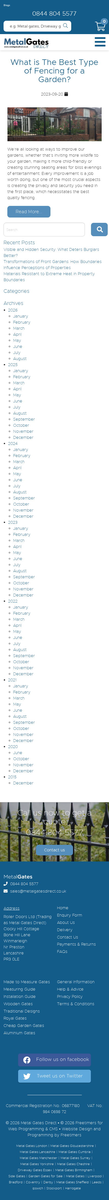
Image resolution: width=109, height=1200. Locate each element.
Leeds (96, 1182)
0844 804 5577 (54, 13)
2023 (12, 522)
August (20, 358)
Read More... (29, 211)
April (17, 334)
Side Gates (16, 1176)
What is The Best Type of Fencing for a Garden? (54, 70)
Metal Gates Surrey (75, 1158)
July (17, 352)
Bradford (16, 1182)
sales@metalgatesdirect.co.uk (37, 891)
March (19, 328)
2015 (12, 777)
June (17, 346)
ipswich (37, 1188)
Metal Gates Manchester (38, 1158)
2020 (13, 746)
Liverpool (95, 1176)
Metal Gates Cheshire (73, 1164)
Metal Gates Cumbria (74, 1152)
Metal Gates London (31, 1146)
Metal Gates (75, 1176)
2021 (12, 680)
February (21, 322)
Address (12, 908)
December (23, 437)
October (21, 425)
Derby (48, 1182)
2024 (12, 443)
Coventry (33, 1182)
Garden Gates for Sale (45, 1176)
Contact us (54, 850)
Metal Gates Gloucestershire (72, 1146)
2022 (12, 601)
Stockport (54, 1188)
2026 (12, 310)
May (17, 340)
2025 (12, 364)
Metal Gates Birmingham (73, 1170)
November (23, 431)
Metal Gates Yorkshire (37, 1164)
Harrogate (73, 1188)
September (24, 419)
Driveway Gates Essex (35, 1170)
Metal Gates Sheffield (72, 1182)
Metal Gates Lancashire (37, 1152)
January (20, 316)
